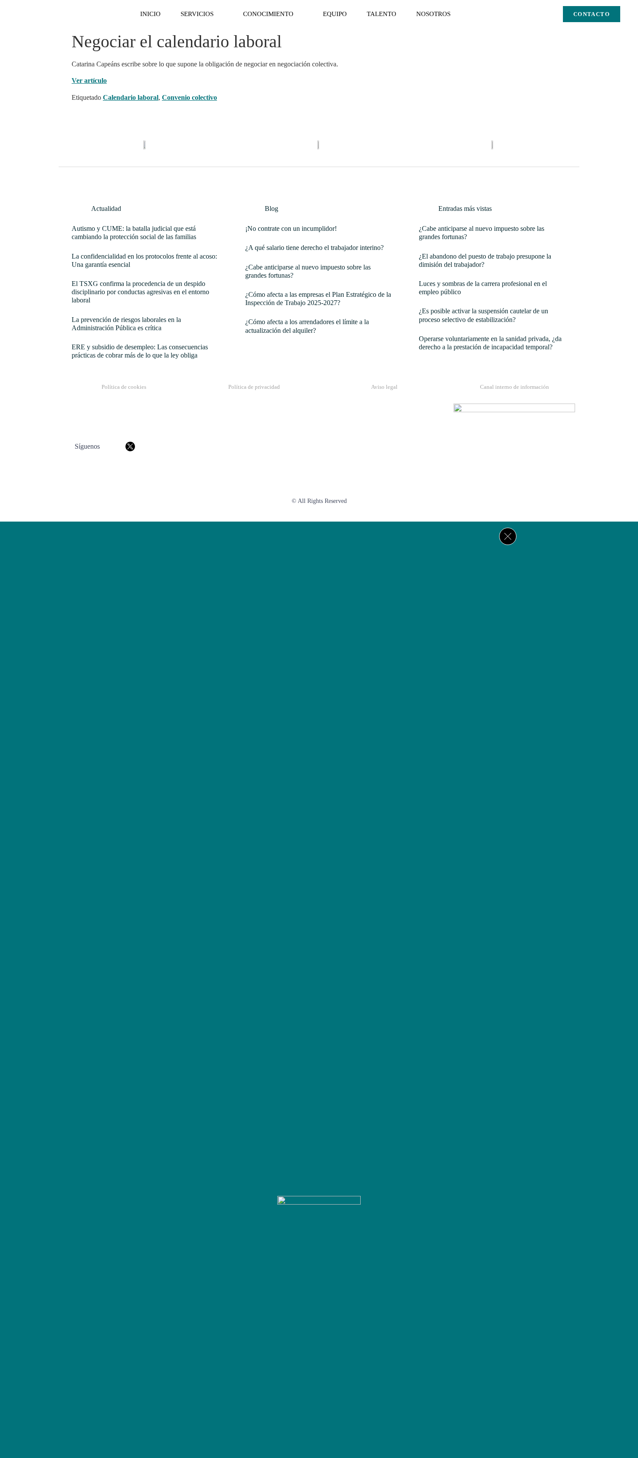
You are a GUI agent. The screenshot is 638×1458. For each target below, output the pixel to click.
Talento (381, 13)
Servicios (197, 13)
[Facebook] (293, 1276)
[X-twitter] (319, 1276)
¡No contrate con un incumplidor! (291, 228)
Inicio (150, 13)
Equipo (335, 13)
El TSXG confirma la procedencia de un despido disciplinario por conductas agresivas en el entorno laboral (140, 292)
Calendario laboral (130, 97)
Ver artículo (89, 80)
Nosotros (433, 13)
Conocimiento (268, 13)
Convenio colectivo (189, 97)
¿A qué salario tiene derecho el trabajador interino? (314, 247)
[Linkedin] (344, 1276)
